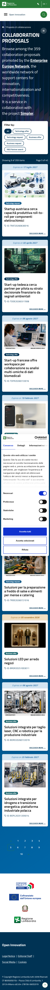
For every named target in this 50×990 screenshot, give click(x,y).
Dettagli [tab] (21, 445)
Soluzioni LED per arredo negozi (21, 661)
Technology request (15, 137)
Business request (14, 143)
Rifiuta (25, 549)
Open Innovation (17, 14)
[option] (25, 200)
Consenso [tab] (8, 445)
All (8, 131)
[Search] (43, 14)
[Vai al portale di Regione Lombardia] (9, 4)
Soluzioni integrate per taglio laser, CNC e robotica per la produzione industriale (25, 730)
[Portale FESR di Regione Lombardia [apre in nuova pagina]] (25, 885)
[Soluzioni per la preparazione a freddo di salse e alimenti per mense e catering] (25, 563)
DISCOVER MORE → (37, 233)
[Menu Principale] (5, 14)
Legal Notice (8, 956)
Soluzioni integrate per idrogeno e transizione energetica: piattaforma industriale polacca (21, 804)
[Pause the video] (44, 31)
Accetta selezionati (25, 540)
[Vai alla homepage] (3, 27)
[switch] (43, 502)
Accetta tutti (25, 531)
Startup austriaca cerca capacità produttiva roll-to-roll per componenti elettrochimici (23, 214)
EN (44, 3)
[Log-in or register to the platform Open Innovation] (38, 4)
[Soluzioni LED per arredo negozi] (25, 635)
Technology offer (22, 131)
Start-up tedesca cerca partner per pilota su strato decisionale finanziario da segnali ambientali (23, 290)
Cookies (22, 962)
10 (21, 854)
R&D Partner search (15, 149)
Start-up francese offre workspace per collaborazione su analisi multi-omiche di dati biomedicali (21, 368)
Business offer (35, 137)
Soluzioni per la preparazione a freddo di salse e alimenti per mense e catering (24, 591)
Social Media (8, 962)
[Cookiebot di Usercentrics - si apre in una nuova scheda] (35, 438)
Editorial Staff (25, 956)
